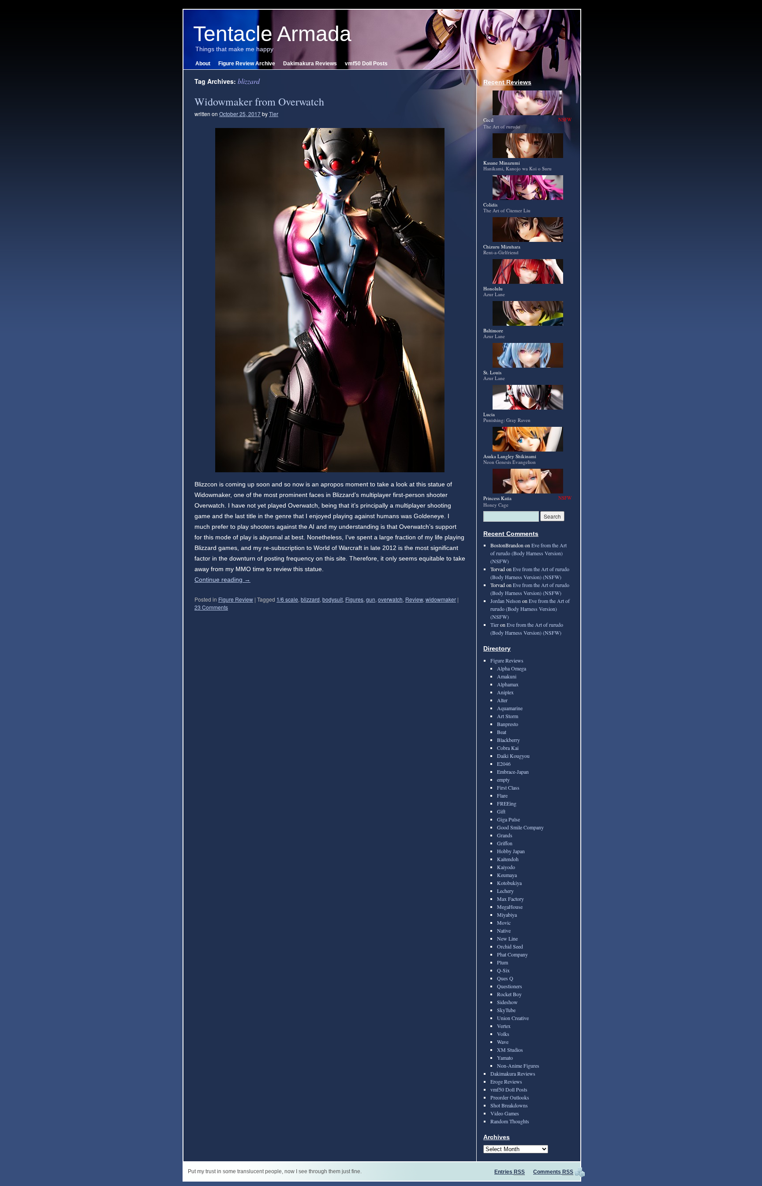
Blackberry (508, 739)
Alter (502, 700)
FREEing (506, 803)
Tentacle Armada (272, 33)
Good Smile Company (520, 827)
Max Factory (510, 898)
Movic (504, 922)
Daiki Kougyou (513, 755)
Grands (504, 835)
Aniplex (505, 692)
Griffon (504, 843)
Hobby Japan (511, 851)
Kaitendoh (508, 858)
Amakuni (506, 676)
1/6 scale (287, 599)
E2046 (504, 763)
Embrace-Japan (513, 771)
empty (503, 779)
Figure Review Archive (246, 63)
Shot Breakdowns (509, 1105)
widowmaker (441, 599)
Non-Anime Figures (518, 1065)
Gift (501, 811)
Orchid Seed (510, 946)
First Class (508, 787)
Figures (354, 599)
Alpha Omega (511, 668)
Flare (502, 795)
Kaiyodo (506, 866)
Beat (501, 731)
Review (414, 599)
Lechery (505, 890)
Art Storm (507, 715)
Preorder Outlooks (509, 1097)
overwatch (390, 599)
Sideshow (507, 1001)
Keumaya (507, 874)
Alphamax (508, 684)
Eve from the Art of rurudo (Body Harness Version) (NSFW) (528, 553)
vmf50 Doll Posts (366, 63)
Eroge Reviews (506, 1081)
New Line (507, 938)
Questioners (509, 986)
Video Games (504, 1113)
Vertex (504, 1025)
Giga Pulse (508, 819)
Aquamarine (510, 708)
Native (504, 930)
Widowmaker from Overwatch (259, 101)
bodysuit (332, 599)
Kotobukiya (509, 882)
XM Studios (510, 1049)
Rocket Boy (509, 994)
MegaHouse (510, 906)
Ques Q (505, 978)
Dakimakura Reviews (310, 63)
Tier (273, 113)
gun (370, 599)
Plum (502, 962)
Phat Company (512, 954)
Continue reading (222, 579)
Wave (502, 1041)
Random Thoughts (509, 1121)
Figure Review (235, 599)
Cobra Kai (508, 747)
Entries (509, 1172)
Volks (503, 1033)
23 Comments (211, 607)
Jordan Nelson (505, 600)
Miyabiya (507, 914)
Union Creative (513, 1017)
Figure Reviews (506, 660)
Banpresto (507, 723)
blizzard (310, 599)
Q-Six (503, 970)
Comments (553, 1172)
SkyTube (506, 1009)
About (202, 63)
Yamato (505, 1057)
